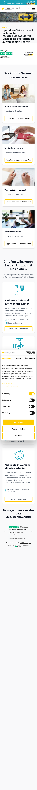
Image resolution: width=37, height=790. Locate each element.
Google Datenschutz (10, 386)
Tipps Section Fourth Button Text (18, 244)
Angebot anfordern (18, 499)
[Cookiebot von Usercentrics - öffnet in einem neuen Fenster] (26, 352)
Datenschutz (7, 383)
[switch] (32, 400)
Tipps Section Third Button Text (18, 202)
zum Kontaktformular (18, 328)
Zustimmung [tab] (7, 358)
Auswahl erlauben (18, 429)
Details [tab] (18, 358)
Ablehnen (18, 436)
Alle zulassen (18, 422)
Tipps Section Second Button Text (18, 160)
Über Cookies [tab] (30, 358)
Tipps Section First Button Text (18, 118)
